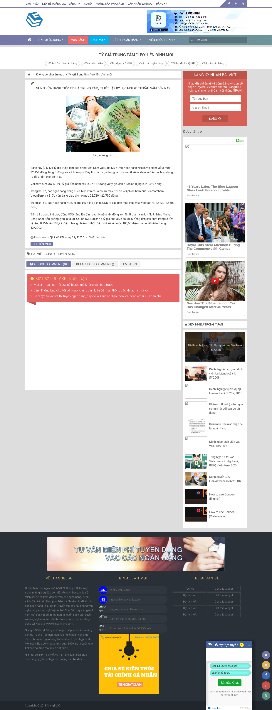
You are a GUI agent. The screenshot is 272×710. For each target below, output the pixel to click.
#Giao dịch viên (93, 63)
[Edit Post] (32, 84)
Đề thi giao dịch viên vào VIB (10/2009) (224, 444)
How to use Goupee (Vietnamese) (222, 514)
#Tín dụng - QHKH (121, 63)
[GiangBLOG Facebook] (228, 3)
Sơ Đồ (88, 3)
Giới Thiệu (32, 3)
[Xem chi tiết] (197, 30)
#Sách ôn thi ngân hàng (62, 63)
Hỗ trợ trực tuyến (226, 645)
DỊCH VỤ (97, 40)
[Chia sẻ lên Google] (266, 685)
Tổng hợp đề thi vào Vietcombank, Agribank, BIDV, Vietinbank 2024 (224, 461)
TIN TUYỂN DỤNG (49, 40)
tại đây (77, 659)
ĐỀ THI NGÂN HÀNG (126, 40)
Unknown (40, 237)
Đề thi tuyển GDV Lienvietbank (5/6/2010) (225, 479)
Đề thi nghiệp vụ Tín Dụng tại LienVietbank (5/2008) (215, 348)
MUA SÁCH (77, 40)
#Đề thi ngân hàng (213, 63)
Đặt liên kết (190, 595)
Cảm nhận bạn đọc (140, 3)
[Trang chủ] (266, 655)
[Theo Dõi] (235, 3)
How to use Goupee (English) (222, 496)
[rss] (242, 3)
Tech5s (189, 588)
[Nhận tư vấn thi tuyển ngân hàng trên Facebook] (136, 554)
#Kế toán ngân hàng (151, 63)
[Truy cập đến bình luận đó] (103, 590)
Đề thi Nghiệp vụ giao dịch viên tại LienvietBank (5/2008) (226, 374)
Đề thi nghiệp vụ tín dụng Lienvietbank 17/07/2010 (225, 391)
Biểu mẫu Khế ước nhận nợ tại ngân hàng (226, 426)
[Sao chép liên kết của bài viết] (266, 696)
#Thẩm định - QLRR (183, 63)
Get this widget (224, 588)
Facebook (241, 691)
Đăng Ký (161, 3)
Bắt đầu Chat (230, 682)
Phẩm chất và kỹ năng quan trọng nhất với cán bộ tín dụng (226, 409)
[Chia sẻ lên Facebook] (266, 675)
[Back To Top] (266, 645)
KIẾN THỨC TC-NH (160, 40)
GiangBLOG (54, 705)
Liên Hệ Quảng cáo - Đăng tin (61, 3)
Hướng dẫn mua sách (109, 3)
